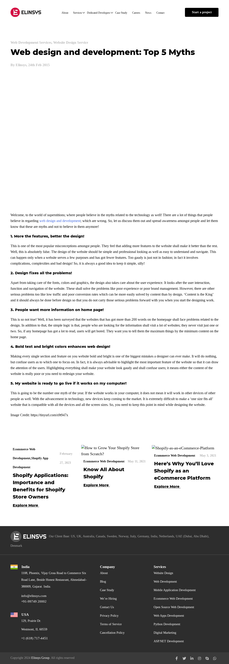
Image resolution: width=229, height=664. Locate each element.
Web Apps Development (169, 615)
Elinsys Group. (40, 658)
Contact (160, 12)
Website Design (163, 573)
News (148, 12)
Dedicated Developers (98, 12)
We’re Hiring (108, 598)
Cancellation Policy (112, 632)
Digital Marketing (165, 632)
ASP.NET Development (169, 641)
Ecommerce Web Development (173, 598)
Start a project (202, 12)
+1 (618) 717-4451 (34, 638)
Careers (136, 12)
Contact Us (107, 607)
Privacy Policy (109, 615)
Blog (103, 581)
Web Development (165, 581)
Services (77, 12)
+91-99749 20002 (34, 601)
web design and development (60, 221)
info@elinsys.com (34, 596)
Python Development (167, 624)
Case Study (121, 12)
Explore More (26, 505)
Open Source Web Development (174, 607)
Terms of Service (111, 624)
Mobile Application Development (175, 590)
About (64, 12)
